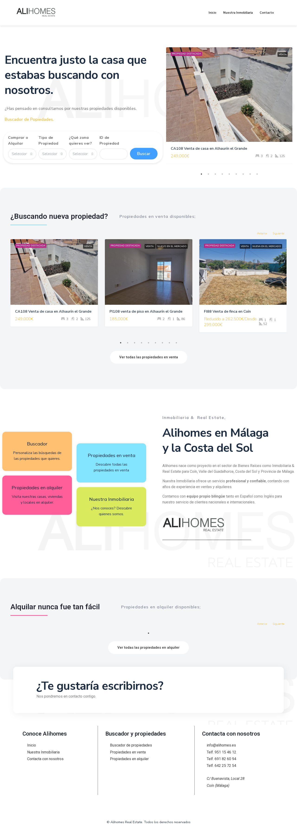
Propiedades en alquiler (37, 487)
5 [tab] (229, 174)
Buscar (143, 153)
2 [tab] (208, 174)
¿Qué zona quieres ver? (80, 140)
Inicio (212, 13)
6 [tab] (236, 174)
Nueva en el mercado (266, 246)
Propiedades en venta (111, 455)
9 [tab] (257, 174)
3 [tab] (215, 174)
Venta (283, 54)
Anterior (262, 233)
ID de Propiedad (109, 140)
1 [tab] (201, 174)
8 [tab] (250, 174)
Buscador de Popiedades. (29, 119)
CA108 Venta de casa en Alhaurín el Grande (209, 148)
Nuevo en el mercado (172, 246)
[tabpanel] (229, 105)
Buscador (37, 444)
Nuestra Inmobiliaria (238, 13)
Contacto (267, 13)
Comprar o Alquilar (18, 140)
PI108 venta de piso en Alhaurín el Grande (146, 311)
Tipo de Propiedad (48, 140)
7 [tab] (243, 174)
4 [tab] (222, 174)
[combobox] (22, 154)
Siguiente (278, 233)
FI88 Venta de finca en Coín (227, 311)
